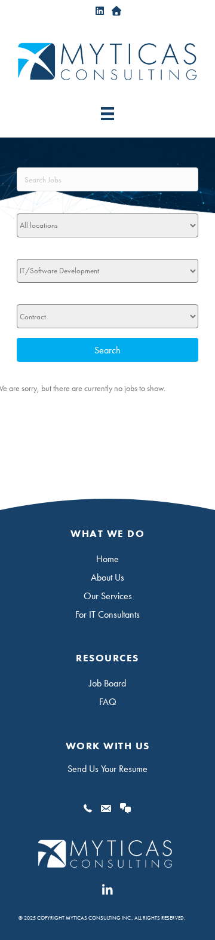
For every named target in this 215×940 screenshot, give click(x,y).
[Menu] (107, 113)
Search (107, 350)
